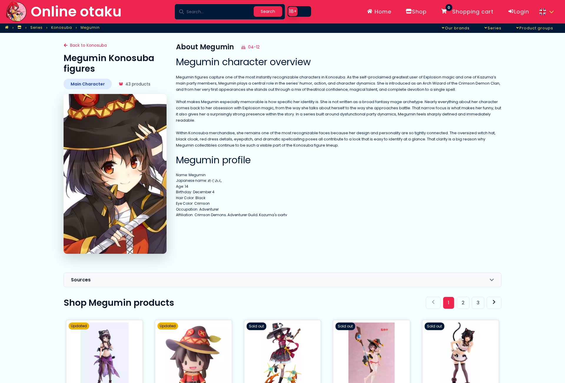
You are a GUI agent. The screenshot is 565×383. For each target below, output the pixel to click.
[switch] (299, 11)
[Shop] (19, 28)
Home (382, 11)
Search (268, 11)
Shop (419, 11)
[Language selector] (546, 12)
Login (521, 11)
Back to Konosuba (88, 45)
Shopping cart (470, 10)
